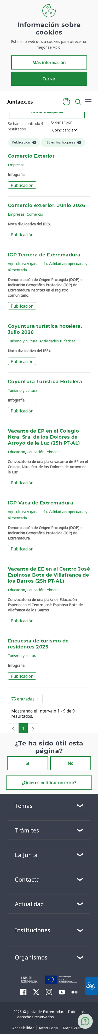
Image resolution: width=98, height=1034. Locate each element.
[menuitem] (23, 1028)
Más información (49, 62)
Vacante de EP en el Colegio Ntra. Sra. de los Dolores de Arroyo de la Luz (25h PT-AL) (44, 437)
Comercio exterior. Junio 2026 (46, 205)
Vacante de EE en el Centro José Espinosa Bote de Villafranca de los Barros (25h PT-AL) (49, 575)
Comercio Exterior (31, 156)
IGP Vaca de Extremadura (40, 503)
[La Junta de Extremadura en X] (36, 992)
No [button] (70, 763)
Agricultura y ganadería (27, 263)
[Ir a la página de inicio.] (18, 102)
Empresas (16, 164)
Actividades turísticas (57, 340)
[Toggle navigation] (40, 101)
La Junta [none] (26, 855)
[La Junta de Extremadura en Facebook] (23, 992)
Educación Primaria (43, 451)
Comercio (35, 214)
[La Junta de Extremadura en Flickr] (74, 991)
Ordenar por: (61, 122)
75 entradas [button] (27, 700)
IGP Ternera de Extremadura (44, 255)
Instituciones (32, 930)
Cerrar (49, 79)
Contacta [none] (27, 879)
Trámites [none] (27, 830)
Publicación (22, 185)
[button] (66, 102)
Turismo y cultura (22, 340)
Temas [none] (23, 805)
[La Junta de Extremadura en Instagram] (49, 992)
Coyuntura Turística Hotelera (45, 382)
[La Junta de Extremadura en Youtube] (61, 991)
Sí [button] (27, 763)
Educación (16, 451)
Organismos (31, 957)
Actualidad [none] (29, 904)
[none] (13, 728)
